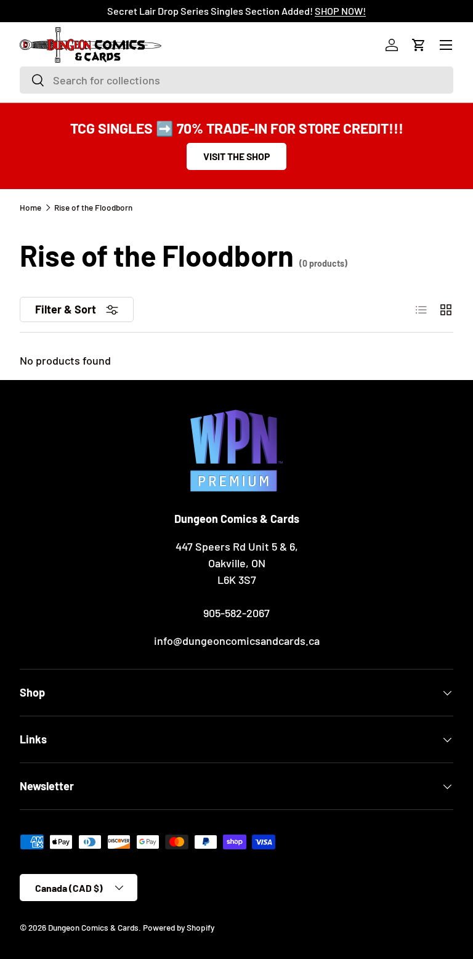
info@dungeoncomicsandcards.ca (237, 640)
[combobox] (236, 80)
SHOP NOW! (340, 11)
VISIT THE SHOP (236, 156)
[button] (418, 45)
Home (30, 207)
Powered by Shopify (178, 927)
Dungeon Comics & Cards (93, 927)
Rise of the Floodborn (93, 207)
